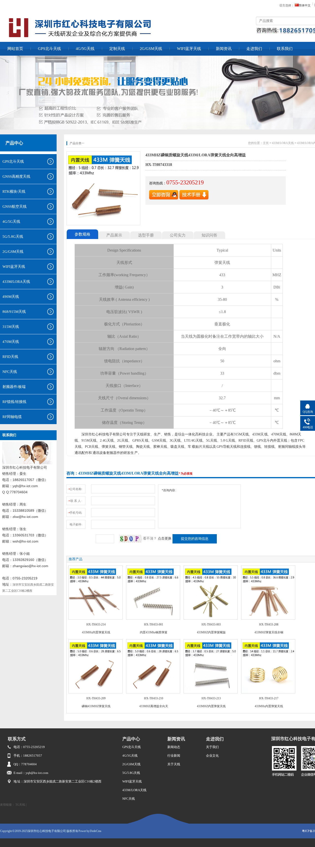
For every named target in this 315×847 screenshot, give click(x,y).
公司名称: (75, 489)
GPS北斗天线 (49, 49)
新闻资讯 (224, 49)
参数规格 (82, 234)
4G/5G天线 (85, 49)
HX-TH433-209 (96, 698)
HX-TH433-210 (153, 698)
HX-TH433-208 (268, 624)
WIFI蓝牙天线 (189, 49)
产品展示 (114, 235)
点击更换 (165, 538)
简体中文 (305, 5)
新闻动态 (173, 747)
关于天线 (173, 764)
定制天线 (117, 49)
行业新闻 (173, 755)
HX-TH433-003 (211, 624)
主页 (266, 143)
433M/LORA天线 (283, 143)
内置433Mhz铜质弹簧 (153, 632)
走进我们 (254, 49)
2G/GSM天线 (151, 49)
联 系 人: (75, 501)
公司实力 (178, 235)
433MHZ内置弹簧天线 (211, 706)
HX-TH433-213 (211, 698)
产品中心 (14, 143)
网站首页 (15, 49)
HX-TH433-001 (153, 624)
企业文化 (212, 755)
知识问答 (209, 235)
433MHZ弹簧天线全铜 (268, 632)
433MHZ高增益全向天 (153, 706)
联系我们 (285, 49)
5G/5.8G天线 (131, 773)
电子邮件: (76, 524)
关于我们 (212, 747)
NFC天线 (128, 798)
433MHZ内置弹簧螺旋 (211, 632)
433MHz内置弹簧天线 (96, 632)
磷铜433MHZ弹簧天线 (96, 706)
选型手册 (146, 235)
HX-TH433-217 (268, 698)
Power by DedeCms (90, 831)
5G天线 (20, 804)
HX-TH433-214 (96, 624)
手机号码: (75, 513)
